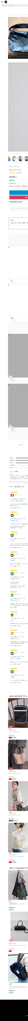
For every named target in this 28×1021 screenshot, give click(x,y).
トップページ (12, 14)
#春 (19, 222)
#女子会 (23, 222)
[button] (9, 106)
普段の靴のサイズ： (14, 527)
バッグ (18, 14)
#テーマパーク (14, 222)
